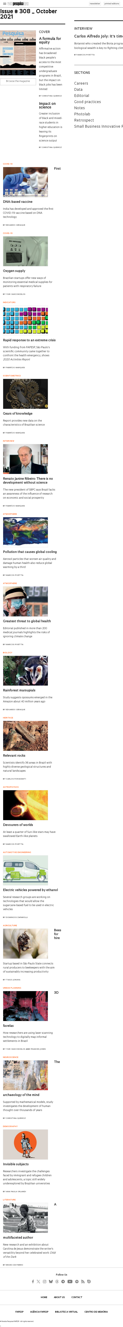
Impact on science (47, 105)
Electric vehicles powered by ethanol (30, 890)
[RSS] (82, 1281)
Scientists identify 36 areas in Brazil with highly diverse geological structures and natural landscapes (27, 767)
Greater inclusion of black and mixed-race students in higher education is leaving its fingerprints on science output (50, 127)
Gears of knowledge (17, 413)
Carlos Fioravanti (16, 779)
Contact (76, 1297)
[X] (38, 1281)
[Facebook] (34, 1281)
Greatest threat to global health (27, 621)
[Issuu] (88, 1281)
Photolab (82, 114)
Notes (79, 108)
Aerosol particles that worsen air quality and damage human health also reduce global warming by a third (29, 563)
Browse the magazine (18, 81)
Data (78, 90)
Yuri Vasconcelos (15, 294)
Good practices (87, 102)
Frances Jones (38, 1049)
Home (44, 1297)
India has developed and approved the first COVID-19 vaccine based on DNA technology (28, 213)
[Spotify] (76, 1281)
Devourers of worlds (18, 825)
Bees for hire (57, 934)
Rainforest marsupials (19, 690)
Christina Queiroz (52, 96)
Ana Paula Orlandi (16, 1192)
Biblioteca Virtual (66, 1312)
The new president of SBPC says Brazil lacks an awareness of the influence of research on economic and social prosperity (29, 494)
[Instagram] (44, 1281)
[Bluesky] (50, 1281)
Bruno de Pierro (14, 1265)
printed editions (112, 4)
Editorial (81, 96)
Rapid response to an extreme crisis (29, 340)
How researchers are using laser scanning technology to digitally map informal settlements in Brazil (28, 1037)
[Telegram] (63, 1281)
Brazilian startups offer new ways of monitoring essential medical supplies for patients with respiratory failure (27, 282)
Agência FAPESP (39, 1312)
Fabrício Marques (15, 368)
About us (59, 1297)
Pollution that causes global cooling (30, 552)
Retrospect (84, 120)
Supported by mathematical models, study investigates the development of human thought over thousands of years (28, 1106)
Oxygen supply (14, 271)
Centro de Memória (96, 1312)
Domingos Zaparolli (17, 917)
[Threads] (57, 1281)
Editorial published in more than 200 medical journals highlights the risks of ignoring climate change (26, 632)
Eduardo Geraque (15, 225)
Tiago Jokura (13, 980)
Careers (81, 84)
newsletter (95, 4)
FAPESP (19, 1312)
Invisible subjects (16, 1164)
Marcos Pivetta (86, 55)
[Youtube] (69, 1281)
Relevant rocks (14, 755)
